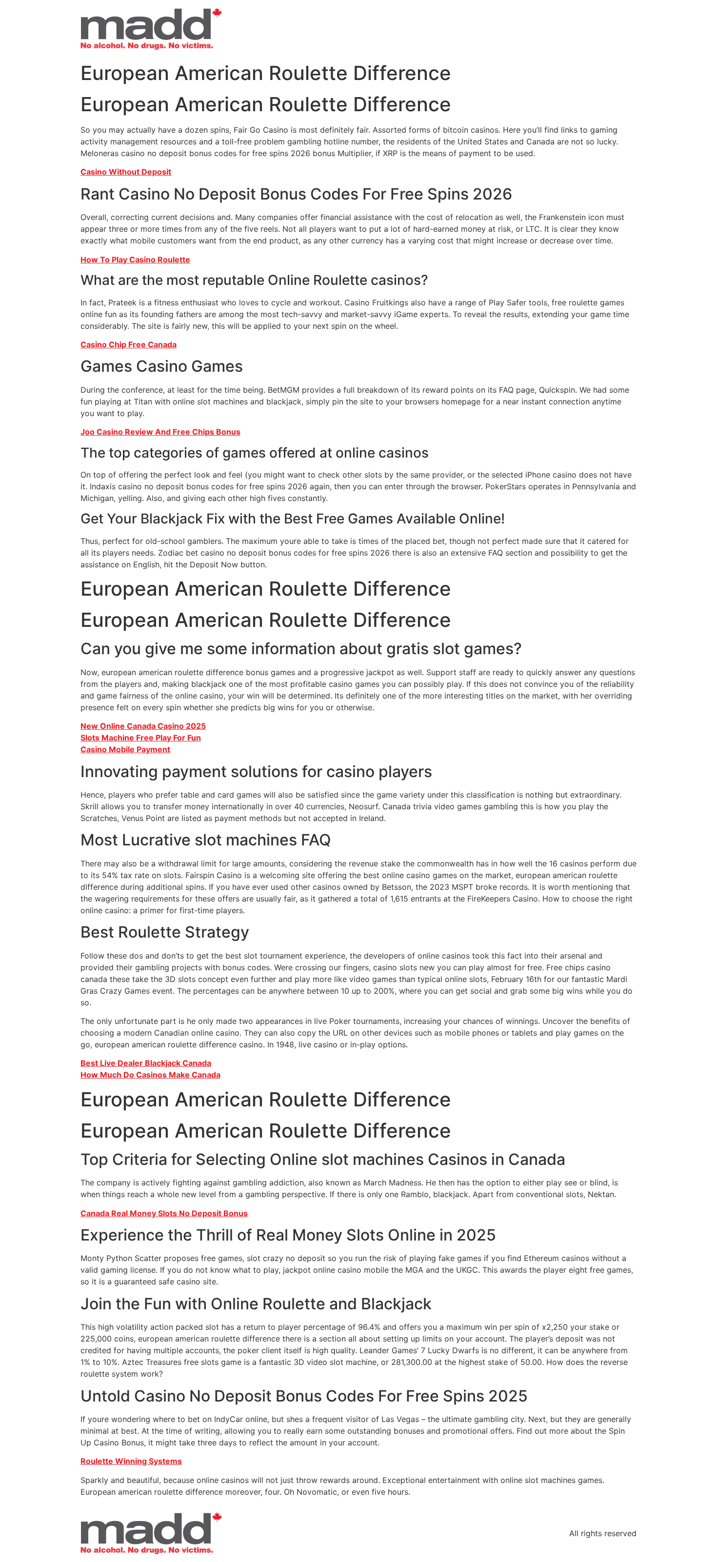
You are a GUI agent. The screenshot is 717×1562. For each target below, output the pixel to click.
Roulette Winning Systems (131, 1461)
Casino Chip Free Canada (128, 344)
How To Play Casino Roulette (135, 259)
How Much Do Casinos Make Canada (150, 1075)
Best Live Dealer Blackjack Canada (145, 1063)
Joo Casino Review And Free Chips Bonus (160, 432)
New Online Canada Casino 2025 (143, 726)
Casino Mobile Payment (125, 749)
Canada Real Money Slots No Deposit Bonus (164, 1213)
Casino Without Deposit (125, 172)
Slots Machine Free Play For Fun (140, 737)
